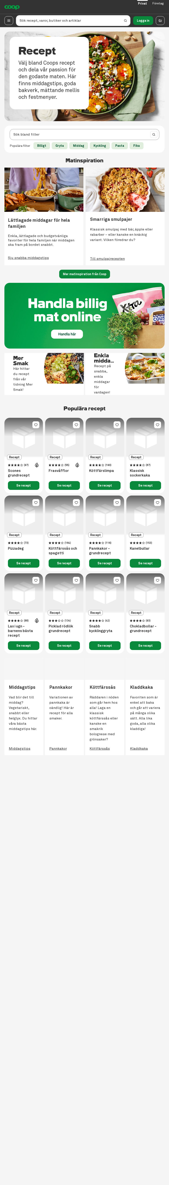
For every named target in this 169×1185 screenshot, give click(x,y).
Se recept (23, 485)
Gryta (59, 146)
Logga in (143, 21)
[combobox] (78, 134)
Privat (142, 3)
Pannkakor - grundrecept (100, 550)
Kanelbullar (140, 548)
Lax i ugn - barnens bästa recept (20, 631)
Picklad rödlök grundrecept (61, 628)
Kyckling (100, 146)
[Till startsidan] (12, 7)
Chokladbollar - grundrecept (143, 628)
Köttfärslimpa (101, 471)
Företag (158, 3)
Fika (136, 146)
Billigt (41, 146)
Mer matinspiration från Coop (84, 274)
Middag (78, 146)
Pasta (119, 146)
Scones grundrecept (19, 473)
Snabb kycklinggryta (100, 628)
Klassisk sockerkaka (140, 473)
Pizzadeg (16, 548)
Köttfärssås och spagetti (63, 550)
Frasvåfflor (59, 471)
